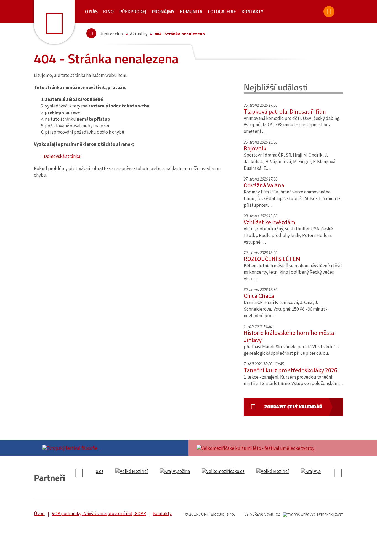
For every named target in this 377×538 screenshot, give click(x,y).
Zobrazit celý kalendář (293, 406)
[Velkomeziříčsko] (168, 471)
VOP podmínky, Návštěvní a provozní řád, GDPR (99, 513)
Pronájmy (163, 11)
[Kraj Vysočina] (120, 471)
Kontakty (252, 11)
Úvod (39, 513)
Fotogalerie (222, 11)
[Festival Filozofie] (111, 448)
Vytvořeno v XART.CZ (262, 514)
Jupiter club (111, 33)
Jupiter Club (54, 22)
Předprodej (132, 11)
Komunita (191, 11)
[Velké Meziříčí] (218, 471)
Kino (108, 11)
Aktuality (138, 33)
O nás (91, 11)
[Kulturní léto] (266, 448)
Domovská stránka (62, 156)
